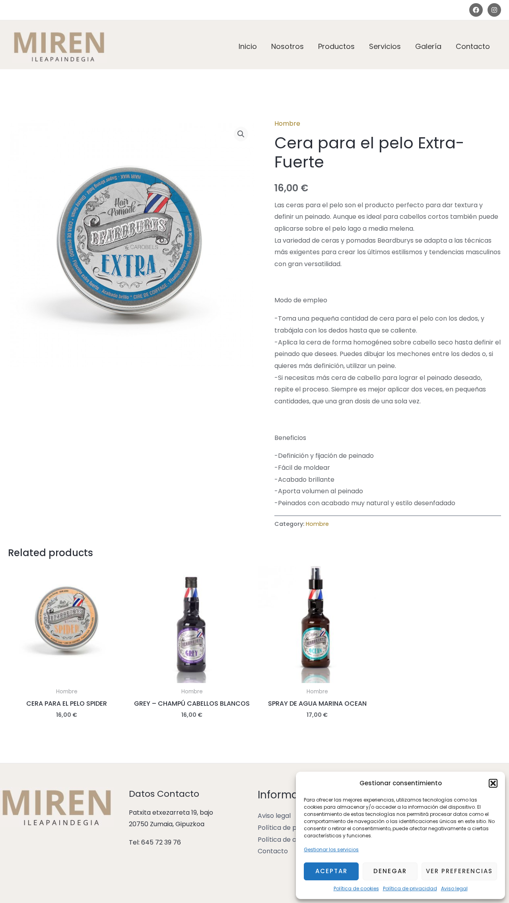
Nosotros (287, 46)
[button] (493, 783)
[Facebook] (476, 10)
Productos (336, 46)
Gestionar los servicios (331, 849)
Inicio (248, 46)
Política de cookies (356, 888)
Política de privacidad (410, 888)
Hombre (287, 123)
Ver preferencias (459, 871)
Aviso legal (454, 888)
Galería (428, 46)
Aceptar (331, 871)
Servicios (385, 46)
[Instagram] (494, 10)
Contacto (473, 46)
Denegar (390, 871)
